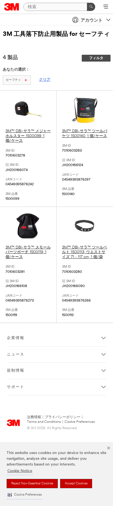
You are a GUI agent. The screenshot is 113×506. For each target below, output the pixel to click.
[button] (25, 494)
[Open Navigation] (105, 7)
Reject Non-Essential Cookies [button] (32, 483)
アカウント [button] (92, 20)
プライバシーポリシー (62, 417)
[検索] (91, 7)
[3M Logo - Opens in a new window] (11, 7)
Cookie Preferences (79, 422)
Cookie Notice (19, 471)
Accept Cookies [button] (76, 483)
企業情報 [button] (15, 338)
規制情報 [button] (15, 371)
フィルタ (96, 58)
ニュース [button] (15, 354)
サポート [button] (15, 387)
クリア (44, 80)
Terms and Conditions (44, 422)
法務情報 (34, 417)
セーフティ (13, 80)
